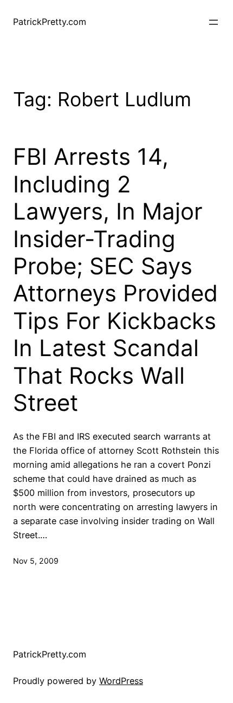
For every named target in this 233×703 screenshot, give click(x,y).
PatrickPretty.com (49, 21)
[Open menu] (213, 22)
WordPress (121, 680)
